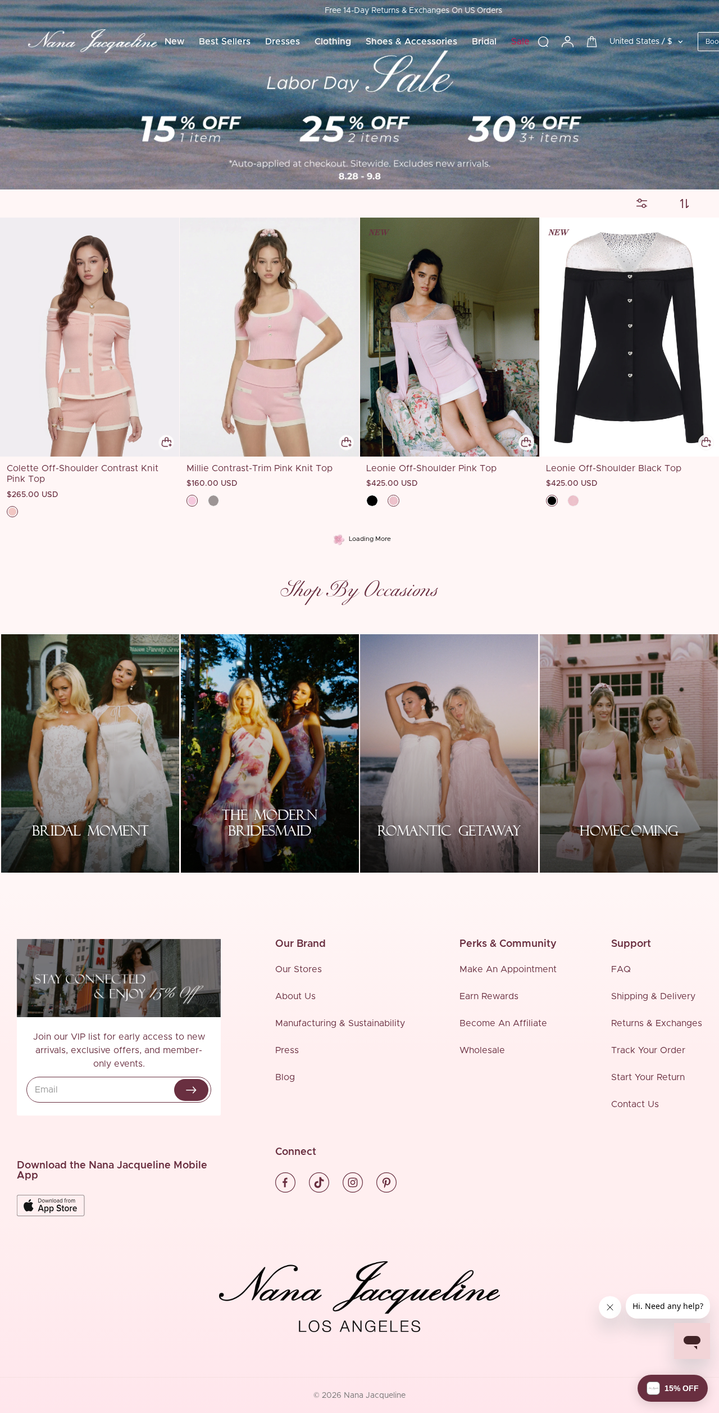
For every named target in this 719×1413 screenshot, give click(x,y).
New (174, 41)
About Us (295, 996)
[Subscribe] (191, 1090)
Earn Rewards (488, 996)
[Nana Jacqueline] (92, 41)
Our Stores (298, 969)
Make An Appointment (508, 969)
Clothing (333, 41)
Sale (520, 41)
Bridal (484, 41)
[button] (673, 1388)
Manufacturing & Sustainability (340, 1023)
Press (287, 1050)
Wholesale (482, 1050)
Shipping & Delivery (653, 996)
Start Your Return (648, 1077)
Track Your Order (648, 1050)
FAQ (621, 969)
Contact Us (635, 1104)
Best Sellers (225, 41)
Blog (285, 1077)
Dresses (282, 41)
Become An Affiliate (503, 1023)
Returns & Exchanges (656, 1023)
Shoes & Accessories (411, 41)
